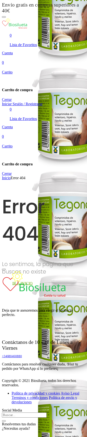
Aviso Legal (70, 393)
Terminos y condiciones (30, 398)
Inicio (6, 178)
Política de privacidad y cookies (36, 393)
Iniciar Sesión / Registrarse (22, 104)
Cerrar (7, 99)
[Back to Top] (4, 269)
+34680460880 (12, 356)
